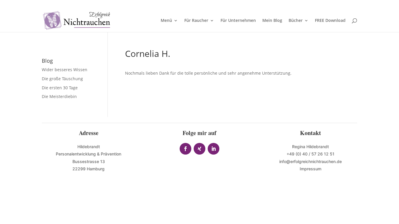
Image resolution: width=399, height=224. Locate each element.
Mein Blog (272, 20)
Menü (166, 20)
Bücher (296, 20)
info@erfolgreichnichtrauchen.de (310, 161)
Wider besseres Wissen (65, 69)
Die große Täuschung (62, 78)
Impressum (310, 168)
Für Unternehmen (238, 20)
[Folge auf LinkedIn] (213, 149)
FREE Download (330, 20)
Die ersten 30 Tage (60, 87)
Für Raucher (196, 20)
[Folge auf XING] (199, 149)
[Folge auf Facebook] (185, 149)
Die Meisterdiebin (59, 96)
